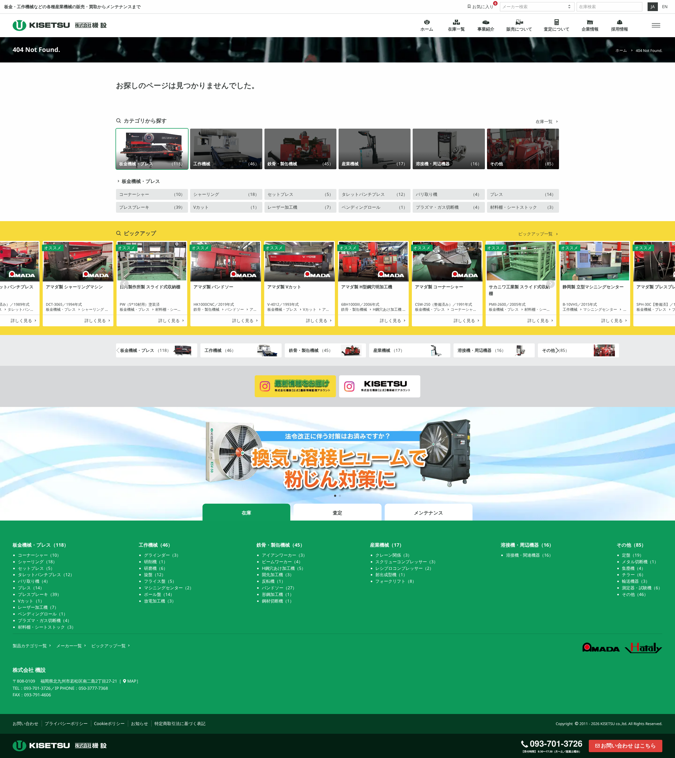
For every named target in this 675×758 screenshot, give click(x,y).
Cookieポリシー (109, 723)
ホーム (621, 50)
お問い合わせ (25, 723)
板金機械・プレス (141, 181)
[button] (656, 25)
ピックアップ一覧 (536, 234)
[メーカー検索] (537, 6)
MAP (131, 681)
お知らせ (139, 723)
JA (653, 6)
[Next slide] (550, 284)
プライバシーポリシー (66, 723)
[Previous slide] (124, 284)
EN (665, 6)
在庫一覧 (545, 121)
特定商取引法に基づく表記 (180, 723)
